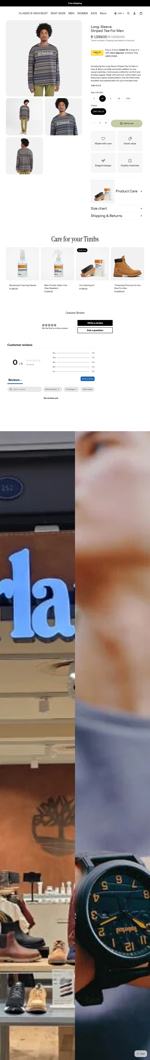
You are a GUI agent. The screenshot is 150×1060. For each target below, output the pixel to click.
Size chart (99, 208)
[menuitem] (103, 13)
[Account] (134, 13)
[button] (74, 353)
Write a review (87, 379)
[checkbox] (87, 389)
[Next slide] (141, 264)
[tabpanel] (51, 408)
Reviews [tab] (15, 380)
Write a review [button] (95, 322)
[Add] (34, 276)
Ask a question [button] (95, 330)
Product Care (127, 191)
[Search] (128, 13)
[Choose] (139, 276)
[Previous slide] (114, 264)
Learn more (111, 55)
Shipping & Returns (106, 216)
